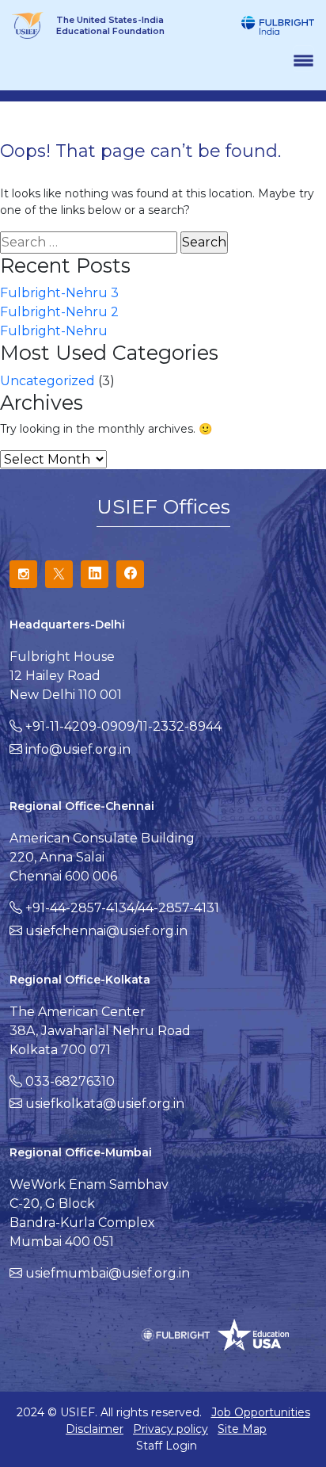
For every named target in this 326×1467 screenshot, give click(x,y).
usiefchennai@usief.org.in (106, 930)
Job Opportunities (260, 1412)
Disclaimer (94, 1429)
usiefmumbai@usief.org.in (107, 1273)
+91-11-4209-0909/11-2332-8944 (123, 726)
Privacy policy (170, 1429)
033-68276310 (70, 1081)
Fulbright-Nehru (54, 330)
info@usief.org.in (78, 749)
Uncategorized (47, 380)
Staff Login (166, 1445)
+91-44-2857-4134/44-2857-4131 (122, 907)
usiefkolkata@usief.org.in (104, 1103)
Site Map (242, 1429)
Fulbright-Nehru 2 (59, 311)
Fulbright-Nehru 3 (59, 292)
